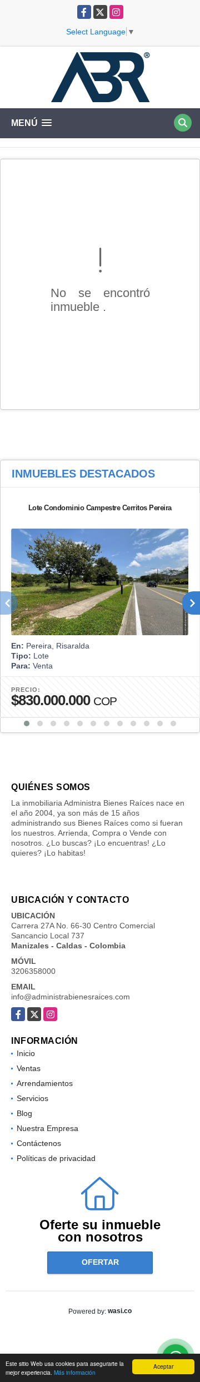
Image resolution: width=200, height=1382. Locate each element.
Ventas (29, 1068)
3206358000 (33, 971)
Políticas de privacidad (56, 1158)
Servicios (32, 1098)
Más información (75, 1372)
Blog (24, 1113)
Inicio (26, 1053)
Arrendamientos (45, 1083)
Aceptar (163, 1366)
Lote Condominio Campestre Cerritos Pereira (100, 508)
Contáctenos (39, 1143)
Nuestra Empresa (47, 1128)
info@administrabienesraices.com (70, 996)
